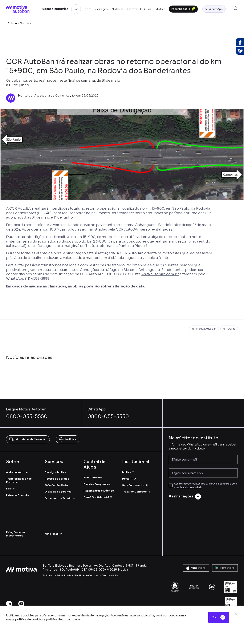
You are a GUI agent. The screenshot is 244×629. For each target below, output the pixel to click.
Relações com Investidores (15, 534)
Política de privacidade (189, 487)
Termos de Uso (111, 575)
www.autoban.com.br (160, 274)
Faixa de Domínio (17, 495)
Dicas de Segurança (58, 491)
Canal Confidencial (96, 497)
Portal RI (127, 478)
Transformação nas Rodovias (19, 480)
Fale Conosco (92, 477)
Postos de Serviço (57, 478)
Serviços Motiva (55, 472)
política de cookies (29, 619)
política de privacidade (63, 619)
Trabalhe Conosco (134, 491)
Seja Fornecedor (133, 485)
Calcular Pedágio (56, 485)
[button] (214, 9)
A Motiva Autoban (17, 472)
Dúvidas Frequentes (96, 484)
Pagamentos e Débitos (98, 490)
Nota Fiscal (52, 534)
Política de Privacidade (57, 575)
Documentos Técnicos (60, 498)
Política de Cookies (86, 575)
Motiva (126, 472)
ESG (8, 488)
